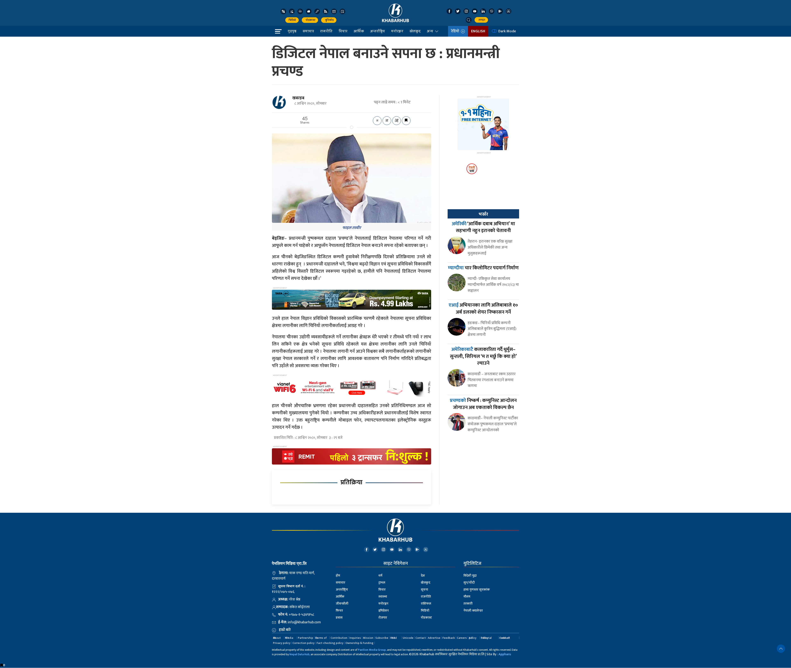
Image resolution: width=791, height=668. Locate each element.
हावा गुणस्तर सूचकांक (476, 589)
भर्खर (483, 214)
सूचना (424, 589)
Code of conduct (504, 637)
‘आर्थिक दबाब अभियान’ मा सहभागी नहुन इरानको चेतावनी (483, 227)
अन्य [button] (430, 31)
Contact (420, 637)
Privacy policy (281, 643)
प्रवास (339, 617)
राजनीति (326, 31)
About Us (277, 637)
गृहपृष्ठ (292, 31)
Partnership (305, 637)
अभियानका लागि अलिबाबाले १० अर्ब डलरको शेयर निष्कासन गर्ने (483, 308)
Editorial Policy (486, 637)
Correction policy (304, 643)
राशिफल (426, 603)
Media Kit (289, 637)
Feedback (448, 637)
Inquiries (355, 637)
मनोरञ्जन (397, 31)
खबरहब (298, 98)
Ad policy (472, 637)
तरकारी (468, 603)
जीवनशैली (342, 603)
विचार (343, 31)
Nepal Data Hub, (299, 654)
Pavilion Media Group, (372, 649)
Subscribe (381, 637)
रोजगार (382, 617)
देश (423, 575)
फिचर (339, 610)
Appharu (504, 654)
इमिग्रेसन (383, 610)
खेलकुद (415, 31)
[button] (469, 20)
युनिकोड (329, 20)
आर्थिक (358, 31)
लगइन (481, 20)
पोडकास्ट (309, 20)
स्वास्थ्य (382, 596)
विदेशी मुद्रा (470, 575)
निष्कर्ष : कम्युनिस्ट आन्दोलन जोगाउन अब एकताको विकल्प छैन (483, 404)
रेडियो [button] (456, 31)
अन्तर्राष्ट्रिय (377, 31)
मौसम (466, 596)
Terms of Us (321, 637)
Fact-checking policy (330, 643)
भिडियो (292, 20)
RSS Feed (393, 637)
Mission (368, 637)
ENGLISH (478, 31)
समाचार (308, 31)
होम (338, 575)
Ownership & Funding (359, 643)
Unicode (408, 637)
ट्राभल (381, 582)
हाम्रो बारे (285, 630)
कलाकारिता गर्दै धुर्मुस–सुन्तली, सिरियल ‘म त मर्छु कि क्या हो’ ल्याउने (483, 356)
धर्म (380, 575)
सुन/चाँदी (469, 582)
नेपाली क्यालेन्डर (473, 610)
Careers (462, 637)
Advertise (434, 637)
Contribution (339, 637)
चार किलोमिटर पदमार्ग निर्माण (483, 268)
